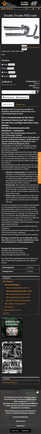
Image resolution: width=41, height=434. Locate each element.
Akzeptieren (26, 431)
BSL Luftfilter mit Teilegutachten (15, 304)
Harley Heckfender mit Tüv (12, 310)
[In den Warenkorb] (37, 92)
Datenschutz (20, 421)
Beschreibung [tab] (7, 104)
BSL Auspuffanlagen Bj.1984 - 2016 (19, 291)
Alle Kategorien (8, 8)
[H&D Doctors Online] (20, 3)
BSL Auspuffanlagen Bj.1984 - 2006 (18, 294)
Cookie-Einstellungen (20, 417)
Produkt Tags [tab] (20, 104)
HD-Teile (6, 313)
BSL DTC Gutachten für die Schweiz (18, 300)
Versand (14, 84)
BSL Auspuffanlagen (12, 285)
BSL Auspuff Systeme (10, 382)
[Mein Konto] (33, 8)
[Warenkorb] (38, 8)
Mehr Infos (15, 431)
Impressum (20, 426)
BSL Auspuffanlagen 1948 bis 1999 (18, 297)
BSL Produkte (8, 281)
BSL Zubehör (9, 307)
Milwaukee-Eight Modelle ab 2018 (17, 288)
